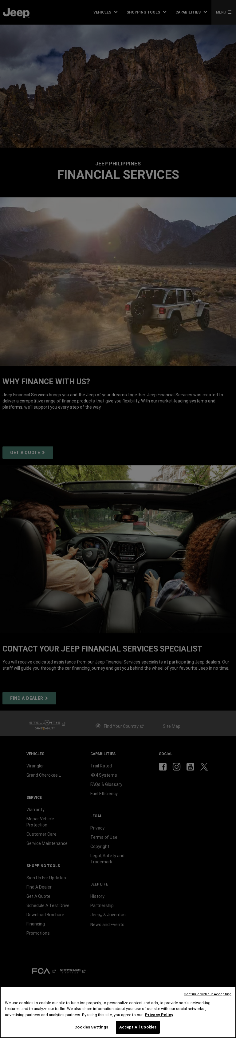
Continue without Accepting (207, 994)
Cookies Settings (91, 1027)
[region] (118, 1012)
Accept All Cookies (137, 1027)
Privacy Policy (159, 1014)
